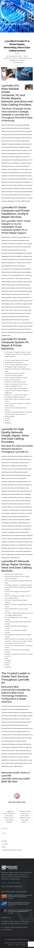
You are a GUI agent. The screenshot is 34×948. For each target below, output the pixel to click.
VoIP (2, 532)
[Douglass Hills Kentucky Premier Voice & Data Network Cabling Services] (4, 896)
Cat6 (23, 522)
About (3, 847)
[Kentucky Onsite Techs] (9, 3)
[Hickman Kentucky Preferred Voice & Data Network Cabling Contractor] (4, 904)
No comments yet (18, 62)
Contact (17, 945)
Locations (5, 844)
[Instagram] (11, 882)
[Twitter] (8, 882)
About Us (10, 945)
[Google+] (5, 882)
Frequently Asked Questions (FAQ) (11, 850)
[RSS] (19, 882)
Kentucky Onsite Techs (15, 56)
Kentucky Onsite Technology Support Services (16, 943)
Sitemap (4, 841)
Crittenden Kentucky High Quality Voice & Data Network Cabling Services (20, 910)
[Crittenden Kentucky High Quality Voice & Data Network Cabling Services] (4, 910)
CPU (8, 163)
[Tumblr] (17, 882)
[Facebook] (2, 882)
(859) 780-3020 (26, 201)
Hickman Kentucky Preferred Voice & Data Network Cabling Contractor (19, 903)
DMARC (7, 639)
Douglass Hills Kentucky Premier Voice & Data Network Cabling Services (20, 895)
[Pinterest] (14, 882)
